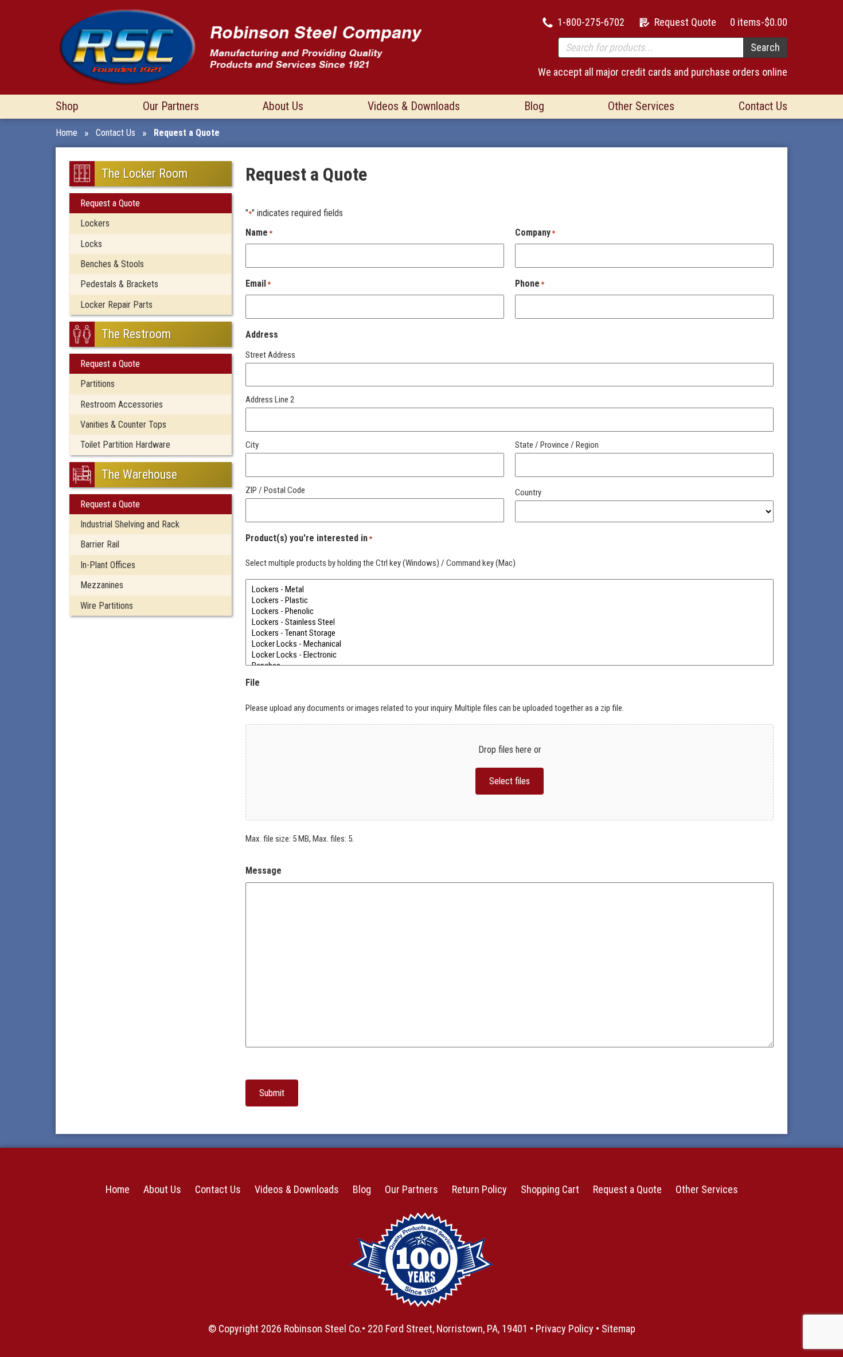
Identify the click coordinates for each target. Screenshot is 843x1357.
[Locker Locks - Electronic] (509, 655)
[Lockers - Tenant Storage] (509, 633)
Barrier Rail (99, 544)
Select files (509, 781)
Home (66, 132)
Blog (534, 106)
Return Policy (479, 1189)
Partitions (97, 383)
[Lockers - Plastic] (509, 600)
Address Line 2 (269, 399)
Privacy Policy (565, 1329)
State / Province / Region (557, 445)
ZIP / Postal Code (275, 490)
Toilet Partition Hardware (125, 444)
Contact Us (763, 106)
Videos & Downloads (414, 106)
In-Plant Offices (107, 565)
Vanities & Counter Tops (123, 424)
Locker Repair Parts (116, 304)
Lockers (95, 223)
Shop (67, 106)
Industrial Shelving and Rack (129, 524)
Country (528, 492)
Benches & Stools (112, 264)
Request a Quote (110, 203)
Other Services (641, 106)
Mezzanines (101, 585)
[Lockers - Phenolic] (509, 611)
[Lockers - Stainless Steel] (509, 622)
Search (765, 47)
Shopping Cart (550, 1189)
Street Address (270, 355)
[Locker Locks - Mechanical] (509, 644)
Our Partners (171, 106)
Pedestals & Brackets (119, 284)
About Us (283, 106)
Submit (271, 1093)
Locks (91, 243)
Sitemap (618, 1329)
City (252, 445)
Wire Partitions (106, 605)
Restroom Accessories (121, 404)
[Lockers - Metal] (509, 589)
